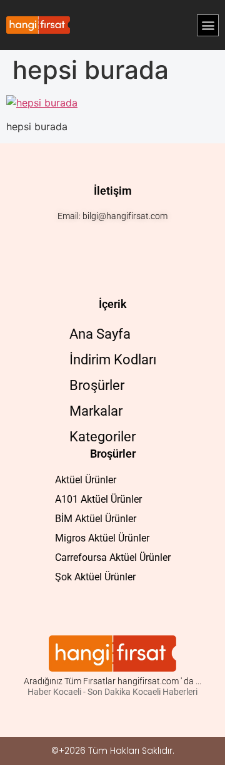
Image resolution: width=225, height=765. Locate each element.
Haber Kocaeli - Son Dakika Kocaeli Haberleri (113, 692)
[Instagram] (90, 241)
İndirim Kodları (112, 359)
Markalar (95, 411)
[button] (208, 25)
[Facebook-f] (112, 241)
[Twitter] (134, 241)
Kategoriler (102, 436)
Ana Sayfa (100, 334)
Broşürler (96, 385)
